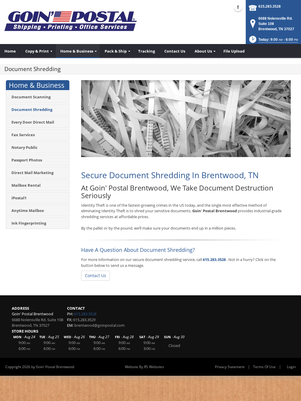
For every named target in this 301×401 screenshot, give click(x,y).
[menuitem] (10, 51)
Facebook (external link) (238, 7)
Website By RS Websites (144, 366)
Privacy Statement (230, 366)
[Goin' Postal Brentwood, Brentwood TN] (70, 20)
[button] (273, 41)
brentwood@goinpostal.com (99, 325)
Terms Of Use (264, 366)
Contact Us (95, 275)
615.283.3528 (269, 6)
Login (291, 366)
